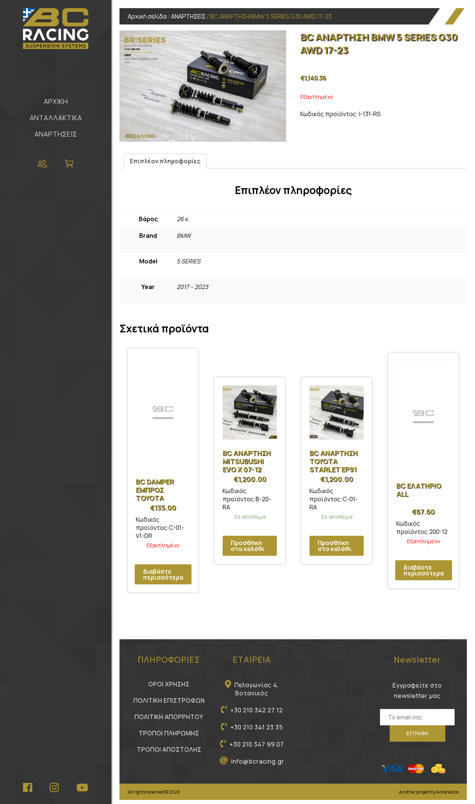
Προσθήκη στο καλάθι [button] (248, 546)
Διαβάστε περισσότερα (163, 574)
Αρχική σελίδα (147, 16)
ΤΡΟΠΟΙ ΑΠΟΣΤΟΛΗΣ (169, 749)
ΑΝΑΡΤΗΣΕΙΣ (56, 133)
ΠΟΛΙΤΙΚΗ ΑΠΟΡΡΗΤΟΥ (169, 717)
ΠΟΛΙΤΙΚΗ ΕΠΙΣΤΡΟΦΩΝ (169, 700)
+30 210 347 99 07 (257, 744)
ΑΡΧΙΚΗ (56, 101)
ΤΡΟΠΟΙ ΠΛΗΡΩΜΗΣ (169, 733)
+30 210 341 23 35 (256, 727)
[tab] (165, 161)
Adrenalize (447, 792)
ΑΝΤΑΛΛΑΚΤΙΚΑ (56, 117)
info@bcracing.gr (257, 761)
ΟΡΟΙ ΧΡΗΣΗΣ (169, 684)
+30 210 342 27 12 (256, 710)
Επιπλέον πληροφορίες (165, 161)
